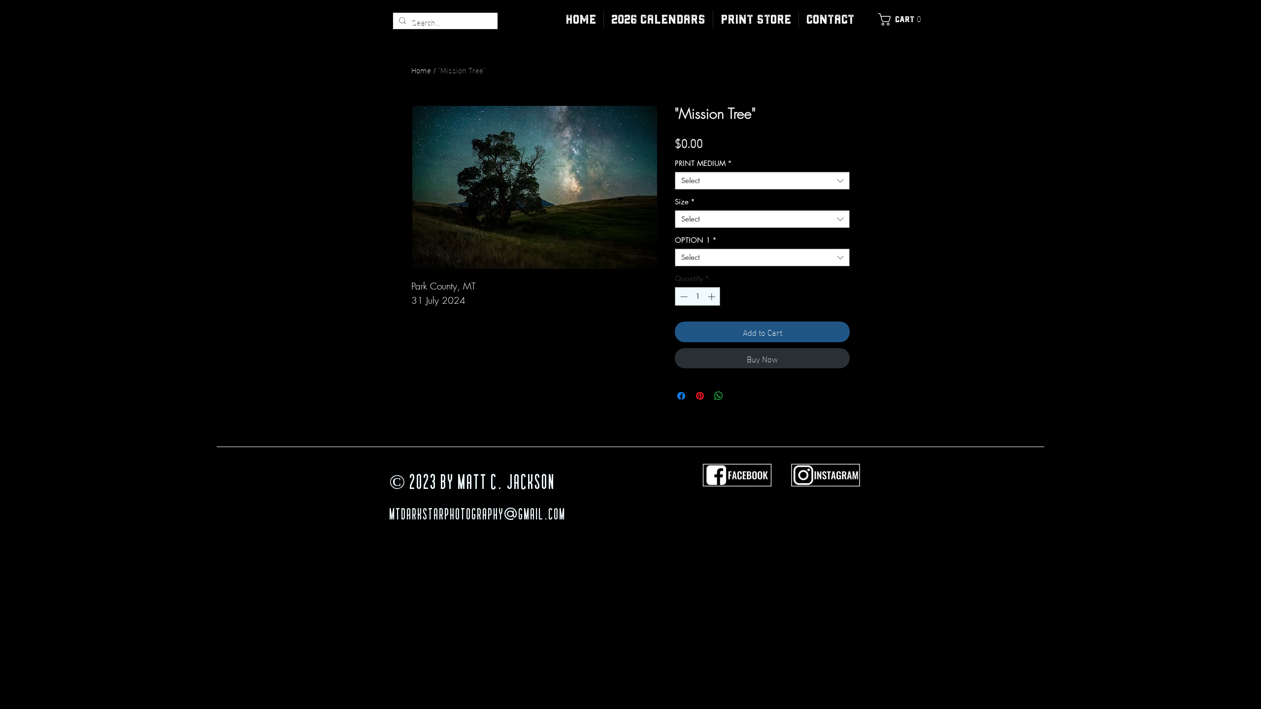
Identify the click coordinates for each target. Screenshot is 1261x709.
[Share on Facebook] (681, 396)
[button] (755, 19)
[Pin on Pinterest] (700, 396)
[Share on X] (737, 396)
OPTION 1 (696, 240)
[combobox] (762, 181)
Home (421, 70)
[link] (902, 19)
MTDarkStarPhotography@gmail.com (477, 515)
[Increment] (712, 297)
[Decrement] (683, 297)
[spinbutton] (698, 297)
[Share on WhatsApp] (719, 396)
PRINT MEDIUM (703, 163)
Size (685, 201)
